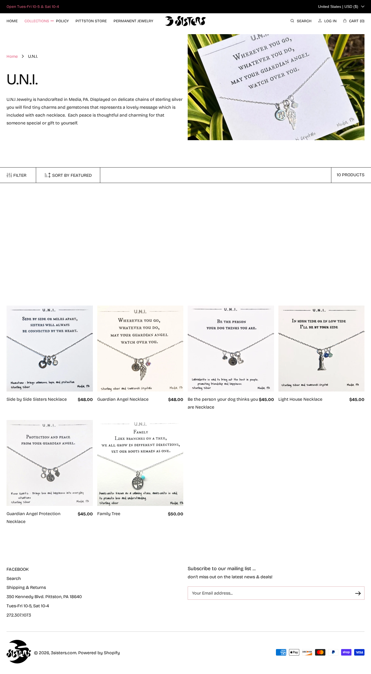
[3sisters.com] (185, 21)
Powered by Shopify (99, 652)
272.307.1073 (19, 615)
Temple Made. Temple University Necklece (220, 294)
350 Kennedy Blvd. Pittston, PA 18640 (44, 596)
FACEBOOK (18, 569)
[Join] (358, 593)
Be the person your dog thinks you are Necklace (223, 403)
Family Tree (108, 513)
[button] (301, 21)
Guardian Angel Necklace (123, 399)
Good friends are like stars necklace (305, 294)
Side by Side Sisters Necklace (37, 399)
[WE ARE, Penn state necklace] (50, 240)
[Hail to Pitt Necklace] (140, 240)
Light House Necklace (300, 399)
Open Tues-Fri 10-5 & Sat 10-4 (33, 6)
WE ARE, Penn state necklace (36, 290)
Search (14, 578)
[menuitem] (12, 21)
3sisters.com (63, 652)
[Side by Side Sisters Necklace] (50, 349)
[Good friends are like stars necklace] (321, 240)
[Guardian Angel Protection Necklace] (50, 463)
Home (12, 56)
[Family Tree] (140, 463)
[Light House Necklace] (321, 349)
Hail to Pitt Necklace (118, 290)
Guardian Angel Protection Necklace (34, 517)
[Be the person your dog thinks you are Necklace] (231, 349)
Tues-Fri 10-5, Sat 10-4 (28, 605)
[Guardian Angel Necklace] (140, 349)
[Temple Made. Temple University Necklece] (231, 240)
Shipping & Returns (26, 587)
